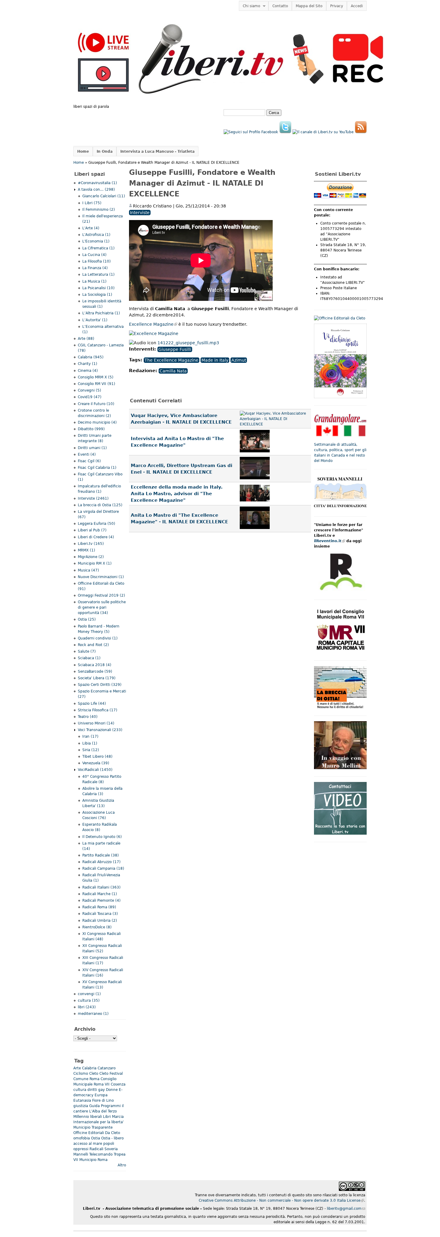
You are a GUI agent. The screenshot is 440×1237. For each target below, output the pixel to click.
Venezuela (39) (95, 763)
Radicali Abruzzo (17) (101, 862)
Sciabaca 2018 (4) (94, 665)
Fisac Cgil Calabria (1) (97, 468)
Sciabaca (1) (89, 658)
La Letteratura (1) (98, 274)
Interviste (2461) (93, 498)
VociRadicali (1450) (95, 770)
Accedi (357, 6)
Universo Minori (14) (96, 723)
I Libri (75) (91, 203)
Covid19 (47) (89, 397)
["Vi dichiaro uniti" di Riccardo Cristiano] (340, 397)
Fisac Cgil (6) (89, 461)
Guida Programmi (105, 1106)
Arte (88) (86, 338)
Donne (112, 1090)
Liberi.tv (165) (91, 544)
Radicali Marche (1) (99, 894)
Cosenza (118, 1084)
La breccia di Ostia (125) (100, 505)
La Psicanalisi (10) (98, 288)
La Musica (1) (94, 281)
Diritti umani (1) (92, 448)
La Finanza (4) (95, 268)
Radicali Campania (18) (103, 868)
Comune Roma (86, 1079)
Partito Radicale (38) (100, 855)
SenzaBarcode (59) (95, 671)
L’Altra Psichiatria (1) (101, 313)
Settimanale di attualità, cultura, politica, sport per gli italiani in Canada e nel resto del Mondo (340, 452)
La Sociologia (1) (97, 294)
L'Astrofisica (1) (96, 235)
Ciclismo (80, 1073)
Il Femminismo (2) (98, 209)
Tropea (119, 1154)
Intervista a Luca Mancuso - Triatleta (157, 151)
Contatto (280, 6)
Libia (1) (89, 743)
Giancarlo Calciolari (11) (103, 196)
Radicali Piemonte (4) (101, 900)
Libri (107, 1117)
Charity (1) (87, 364)
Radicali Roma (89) (99, 907)
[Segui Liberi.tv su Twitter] (285, 132)
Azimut (238, 360)
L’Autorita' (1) (94, 320)
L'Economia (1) (96, 241)
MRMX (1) (86, 550)
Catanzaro (107, 1068)
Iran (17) (90, 736)
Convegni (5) (89, 390)
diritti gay (96, 1090)
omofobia (81, 1138)
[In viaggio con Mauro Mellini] (340, 768)
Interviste (140, 212)
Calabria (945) (91, 357)
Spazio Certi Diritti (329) (100, 685)
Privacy (336, 6)
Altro (122, 1165)
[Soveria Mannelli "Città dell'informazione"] (340, 508)
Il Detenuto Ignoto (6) (102, 837)
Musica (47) (88, 570)
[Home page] (230, 101)
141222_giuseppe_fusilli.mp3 (188, 342)
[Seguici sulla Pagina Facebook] (251, 132)
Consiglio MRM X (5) (95, 377)
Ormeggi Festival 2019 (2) (101, 595)
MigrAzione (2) (91, 557)
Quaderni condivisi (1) (98, 638)
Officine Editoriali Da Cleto (96, 1133)
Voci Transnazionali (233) (100, 730)
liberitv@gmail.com (346, 1208)
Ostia (95, 1138)
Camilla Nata (173, 371)
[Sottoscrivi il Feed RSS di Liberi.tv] (361, 132)
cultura (79, 1090)
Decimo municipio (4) (97, 422)
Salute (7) (87, 651)
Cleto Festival (111, 1073)
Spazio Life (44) (92, 703)
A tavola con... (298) (96, 189)
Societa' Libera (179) (97, 678)
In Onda (105, 151)
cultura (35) (89, 1000)
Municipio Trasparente (93, 1127)
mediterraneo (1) (93, 1014)
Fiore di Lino (103, 1100)
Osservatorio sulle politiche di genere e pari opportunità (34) (102, 607)
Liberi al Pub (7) (92, 530)
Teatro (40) (88, 717)
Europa (101, 1095)
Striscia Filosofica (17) (97, 710)
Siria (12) (90, 750)
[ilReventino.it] (340, 591)
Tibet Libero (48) (97, 756)
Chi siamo (249, 6)
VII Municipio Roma (90, 1160)
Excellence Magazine (153, 324)
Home (83, 151)
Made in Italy (214, 360)
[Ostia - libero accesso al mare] (340, 707)
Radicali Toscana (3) (100, 914)
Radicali (96, 1149)
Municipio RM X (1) (95, 563)
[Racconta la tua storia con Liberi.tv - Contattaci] (340, 833)
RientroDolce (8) (97, 927)
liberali (96, 1117)
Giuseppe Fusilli (174, 349)
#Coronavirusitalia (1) (97, 183)
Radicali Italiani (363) (101, 887)
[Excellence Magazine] (153, 333)
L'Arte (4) (90, 228)
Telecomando (101, 1154)
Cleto (93, 1073)
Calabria (89, 1068)
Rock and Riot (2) (93, 645)
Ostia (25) (87, 619)
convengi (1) (89, 994)
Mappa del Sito (309, 6)
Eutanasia (82, 1100)
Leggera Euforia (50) (96, 524)
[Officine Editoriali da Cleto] (339, 318)
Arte (77, 1068)
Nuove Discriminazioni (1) (101, 577)
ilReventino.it (329, 541)
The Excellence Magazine (171, 360)
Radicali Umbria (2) (99, 920)
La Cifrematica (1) (98, 248)
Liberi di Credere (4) (96, 537)
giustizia (80, 1106)
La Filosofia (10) (96, 261)
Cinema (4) (88, 371)
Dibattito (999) (91, 429)
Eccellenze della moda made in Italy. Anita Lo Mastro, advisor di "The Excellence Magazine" (177, 493)
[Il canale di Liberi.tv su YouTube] (322, 132)
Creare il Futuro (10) (96, 404)
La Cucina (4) (94, 255)
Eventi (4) (87, 454)
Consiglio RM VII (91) (96, 384)
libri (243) (87, 1007)
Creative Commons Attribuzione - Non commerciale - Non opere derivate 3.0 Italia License (281, 1200)
